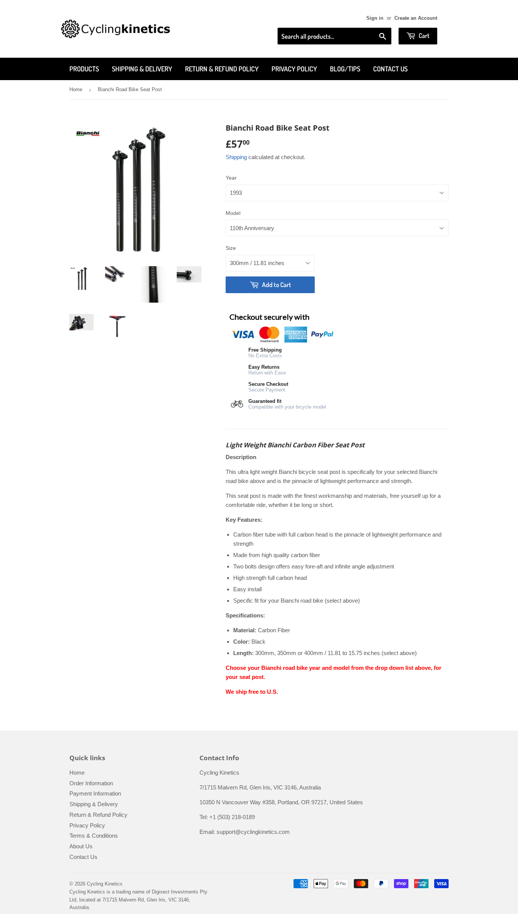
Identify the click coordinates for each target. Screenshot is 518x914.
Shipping (236, 157)
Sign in (374, 18)
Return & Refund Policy (222, 69)
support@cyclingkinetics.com (253, 832)
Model (233, 213)
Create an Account (415, 18)
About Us (81, 846)
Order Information (91, 783)
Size (231, 248)
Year (231, 178)
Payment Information (95, 793)
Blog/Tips (345, 69)
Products (84, 69)
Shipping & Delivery (142, 69)
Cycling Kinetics (104, 884)
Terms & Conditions (93, 835)
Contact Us (390, 69)
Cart (424, 35)
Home (75, 89)
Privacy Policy (294, 69)
